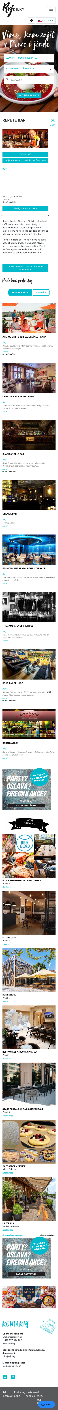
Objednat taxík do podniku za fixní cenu (25, 160)
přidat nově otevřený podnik (13, 1235)
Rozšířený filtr (29, 95)
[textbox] (27, 58)
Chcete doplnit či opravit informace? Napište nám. (25, 268)
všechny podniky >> (48, 1235)
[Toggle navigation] (51, 9)
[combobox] (29, 58)
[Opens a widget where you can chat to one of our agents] (46, 1404)
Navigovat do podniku (25, 208)
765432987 (25, 154)
